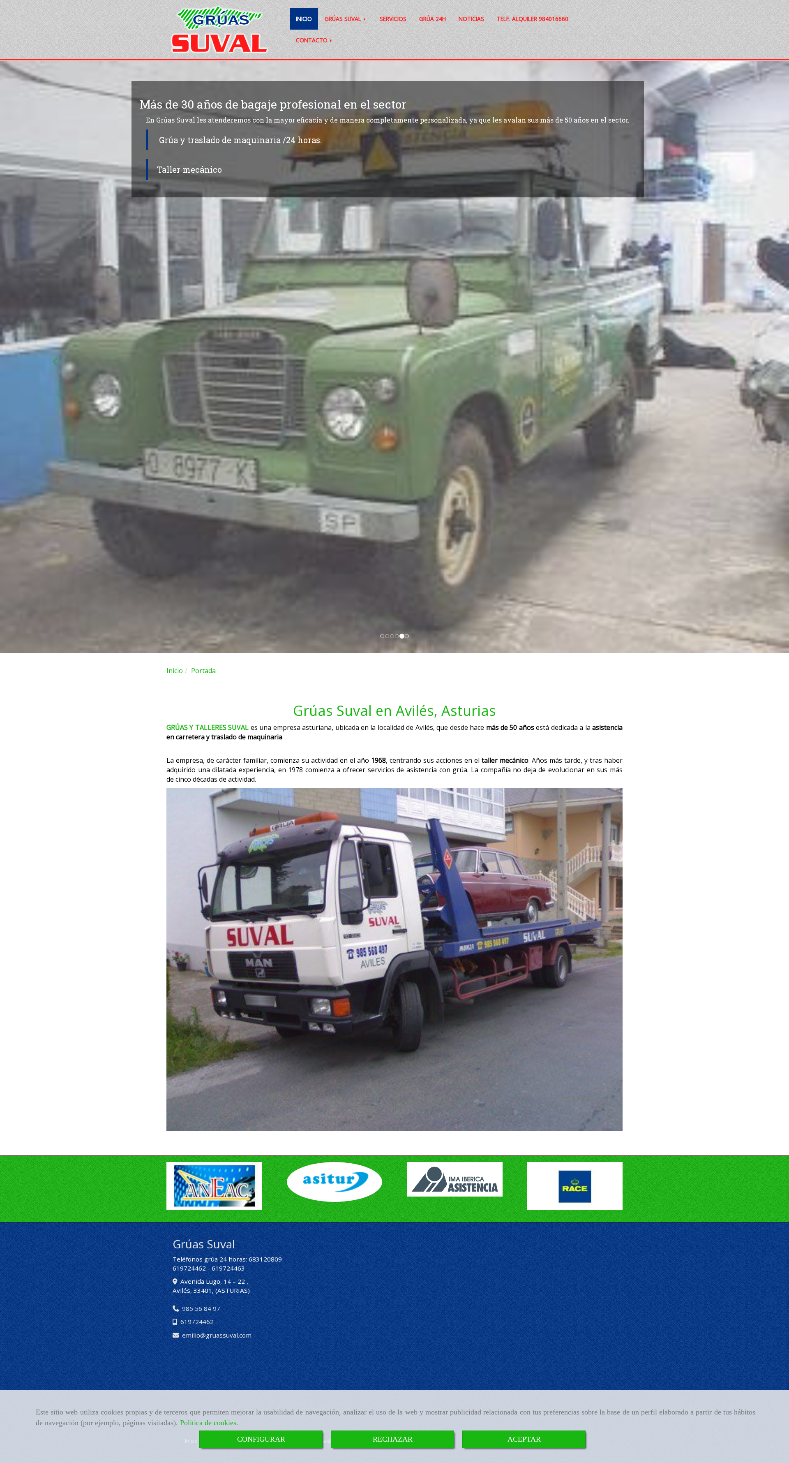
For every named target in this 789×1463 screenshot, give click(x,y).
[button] (59, 357)
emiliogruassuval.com (216, 1335)
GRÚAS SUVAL (344, 19)
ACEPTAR (524, 1439)
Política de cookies (208, 1423)
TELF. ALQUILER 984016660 (532, 19)
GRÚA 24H (432, 19)
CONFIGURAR (261, 1439)
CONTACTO (312, 40)
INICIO (304, 19)
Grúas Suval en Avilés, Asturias (394, 710)
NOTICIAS (471, 19)
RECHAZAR (393, 1439)
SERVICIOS (393, 19)
